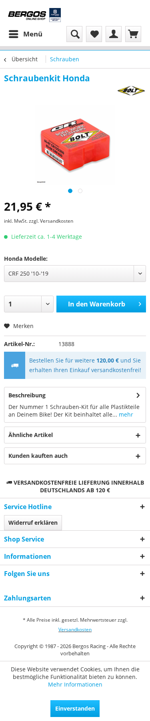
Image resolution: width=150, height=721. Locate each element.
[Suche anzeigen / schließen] (74, 34)
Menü (32, 33)
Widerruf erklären (33, 522)
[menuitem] (25, 34)
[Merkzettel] (94, 34)
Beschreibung (27, 395)
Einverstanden (75, 708)
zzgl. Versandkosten (51, 221)
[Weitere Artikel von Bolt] (131, 91)
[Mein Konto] (114, 34)
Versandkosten (75, 629)
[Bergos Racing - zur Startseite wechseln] (34, 15)
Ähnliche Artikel (30, 435)
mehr (125, 414)
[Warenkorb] (133, 34)
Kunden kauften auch (38, 455)
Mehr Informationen (75, 684)
